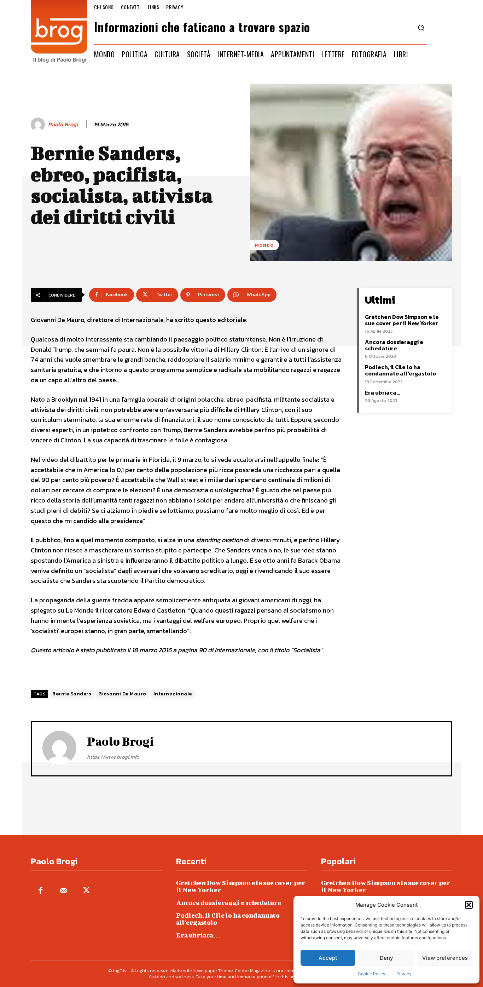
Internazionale (172, 694)
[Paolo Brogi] (39, 124)
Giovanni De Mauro (122, 694)
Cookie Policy (371, 973)
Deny (386, 957)
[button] (468, 904)
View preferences (445, 957)
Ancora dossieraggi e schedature (394, 345)
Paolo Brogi (63, 124)
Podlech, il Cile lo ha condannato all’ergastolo (400, 370)
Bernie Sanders (71, 694)
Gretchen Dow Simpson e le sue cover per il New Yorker (402, 319)
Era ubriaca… (382, 392)
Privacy (404, 973)
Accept (328, 957)
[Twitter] (86, 891)
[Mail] (63, 891)
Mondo (264, 245)
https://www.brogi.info (113, 757)
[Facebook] (40, 891)
